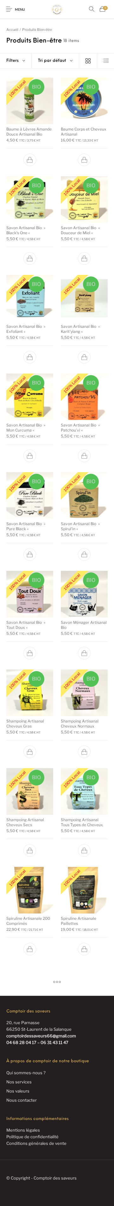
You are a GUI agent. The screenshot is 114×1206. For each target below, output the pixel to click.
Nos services (19, 1081)
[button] (29, 160)
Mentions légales (23, 1130)
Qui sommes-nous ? (26, 1072)
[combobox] (55, 60)
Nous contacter (21, 1100)
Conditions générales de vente (36, 1143)
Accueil (12, 29)
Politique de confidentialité (32, 1136)
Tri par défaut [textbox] (52, 61)
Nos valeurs (17, 1090)
